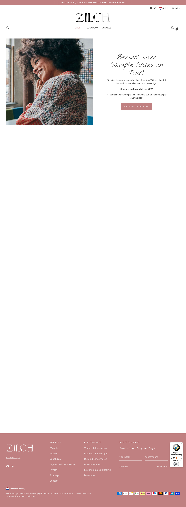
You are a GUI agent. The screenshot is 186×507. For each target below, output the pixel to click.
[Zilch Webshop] (93, 16)
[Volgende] (132, 2)
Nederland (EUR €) (170, 8)
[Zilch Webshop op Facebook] (151, 8)
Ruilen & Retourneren (95, 458)
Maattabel (89, 475)
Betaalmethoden (93, 464)
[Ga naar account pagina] (172, 28)
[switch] (176, 464)
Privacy (53, 469)
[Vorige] (53, 2)
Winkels (54, 448)
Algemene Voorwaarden (63, 464)
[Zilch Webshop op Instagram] (154, 8)
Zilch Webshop (28, 496)
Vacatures (55, 458)
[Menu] (181, 444)
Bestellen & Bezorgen (96, 453)
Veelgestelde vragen (95, 448)
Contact (54, 480)
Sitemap (54, 475)
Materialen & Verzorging (97, 469)
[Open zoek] (8, 28)
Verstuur (162, 466)
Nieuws (54, 453)
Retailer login (13, 457)
